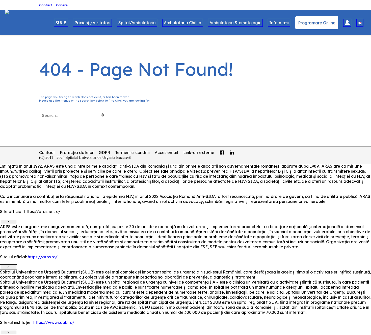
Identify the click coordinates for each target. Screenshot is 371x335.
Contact (45, 5)
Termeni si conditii (132, 152)
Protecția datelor (77, 152)
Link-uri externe (198, 152)
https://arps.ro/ (43, 256)
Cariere (62, 5)
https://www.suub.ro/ (53, 322)
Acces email (166, 152)
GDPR (104, 152)
